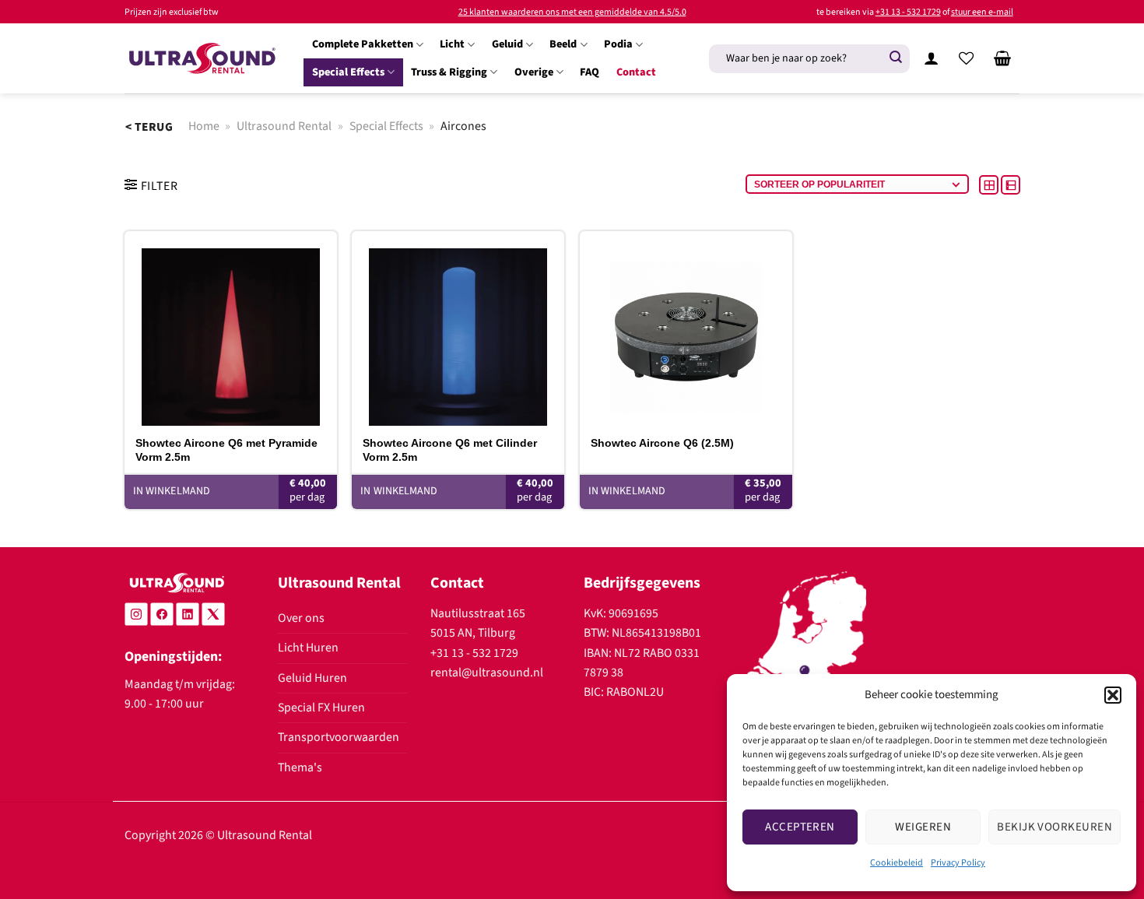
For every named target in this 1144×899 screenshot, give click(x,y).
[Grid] (990, 184)
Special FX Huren (321, 707)
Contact (636, 72)
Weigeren (923, 827)
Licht (452, 44)
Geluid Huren (312, 678)
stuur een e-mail (982, 12)
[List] (1010, 184)
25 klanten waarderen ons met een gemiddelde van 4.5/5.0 (572, 12)
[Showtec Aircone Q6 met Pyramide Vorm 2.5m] (231, 329)
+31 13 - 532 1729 (908, 12)
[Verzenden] (896, 58)
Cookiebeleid (896, 862)
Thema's (300, 767)
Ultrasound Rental (284, 126)
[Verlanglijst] (966, 58)
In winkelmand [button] (171, 491)
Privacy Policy (958, 862)
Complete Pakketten (362, 44)
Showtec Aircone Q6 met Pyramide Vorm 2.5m (226, 450)
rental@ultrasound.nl (486, 672)
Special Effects (348, 72)
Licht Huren (308, 647)
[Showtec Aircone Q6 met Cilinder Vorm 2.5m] (458, 329)
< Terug (149, 126)
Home (203, 126)
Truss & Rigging (449, 72)
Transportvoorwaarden (338, 737)
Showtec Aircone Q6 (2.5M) (662, 443)
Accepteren (800, 827)
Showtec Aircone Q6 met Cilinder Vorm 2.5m (450, 450)
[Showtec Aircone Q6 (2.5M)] (686, 329)
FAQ (589, 72)
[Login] (930, 58)
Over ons (301, 618)
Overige (533, 72)
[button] (1113, 695)
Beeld (563, 44)
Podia (618, 44)
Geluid (507, 44)
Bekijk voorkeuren (1054, 827)
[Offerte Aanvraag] (1002, 58)
